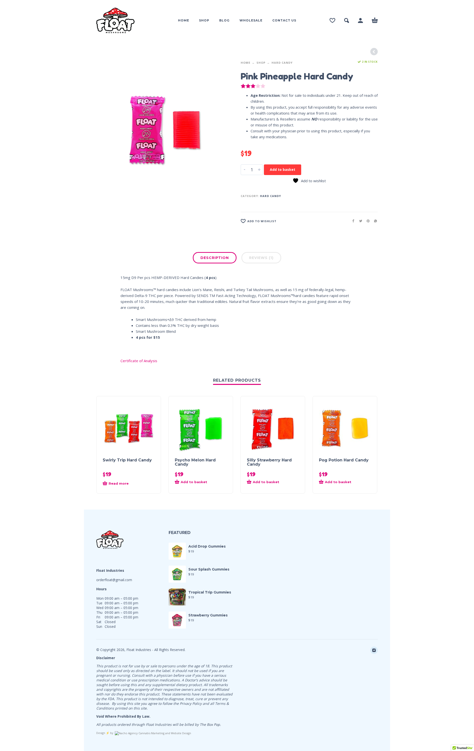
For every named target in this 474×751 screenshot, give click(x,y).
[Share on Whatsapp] (374, 221)
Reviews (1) (261, 258)
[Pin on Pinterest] (366, 221)
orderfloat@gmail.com (114, 579)
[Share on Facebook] (352, 221)
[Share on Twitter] (359, 221)
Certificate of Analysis (138, 360)
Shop (261, 62)
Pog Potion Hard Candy (344, 460)
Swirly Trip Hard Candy (127, 460)
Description (214, 258)
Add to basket (282, 169)
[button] (192, 483)
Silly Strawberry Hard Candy (269, 462)
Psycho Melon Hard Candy (195, 462)
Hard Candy (282, 62)
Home (245, 62)
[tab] (214, 258)
